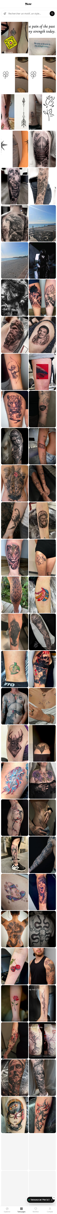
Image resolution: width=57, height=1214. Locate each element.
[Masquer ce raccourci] (54, 1198)
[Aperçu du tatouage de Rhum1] (14, 372)
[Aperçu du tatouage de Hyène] (14, 669)
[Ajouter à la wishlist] (24, 23)
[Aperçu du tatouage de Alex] (14, 446)
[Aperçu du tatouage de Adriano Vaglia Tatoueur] (14, 260)
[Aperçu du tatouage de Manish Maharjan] (14, 483)
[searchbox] (28, 13)
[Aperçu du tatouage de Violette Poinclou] (42, 966)
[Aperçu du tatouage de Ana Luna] (14, 186)
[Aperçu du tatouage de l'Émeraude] (42, 780)
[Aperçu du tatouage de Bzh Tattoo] (14, 37)
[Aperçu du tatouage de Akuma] (14, 1040)
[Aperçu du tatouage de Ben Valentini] (42, 929)
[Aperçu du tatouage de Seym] (14, 594)
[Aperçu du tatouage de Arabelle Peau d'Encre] (42, 1003)
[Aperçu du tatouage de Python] (14, 706)
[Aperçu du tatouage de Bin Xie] (14, 335)
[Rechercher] (52, 13)
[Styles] (4, 13)
